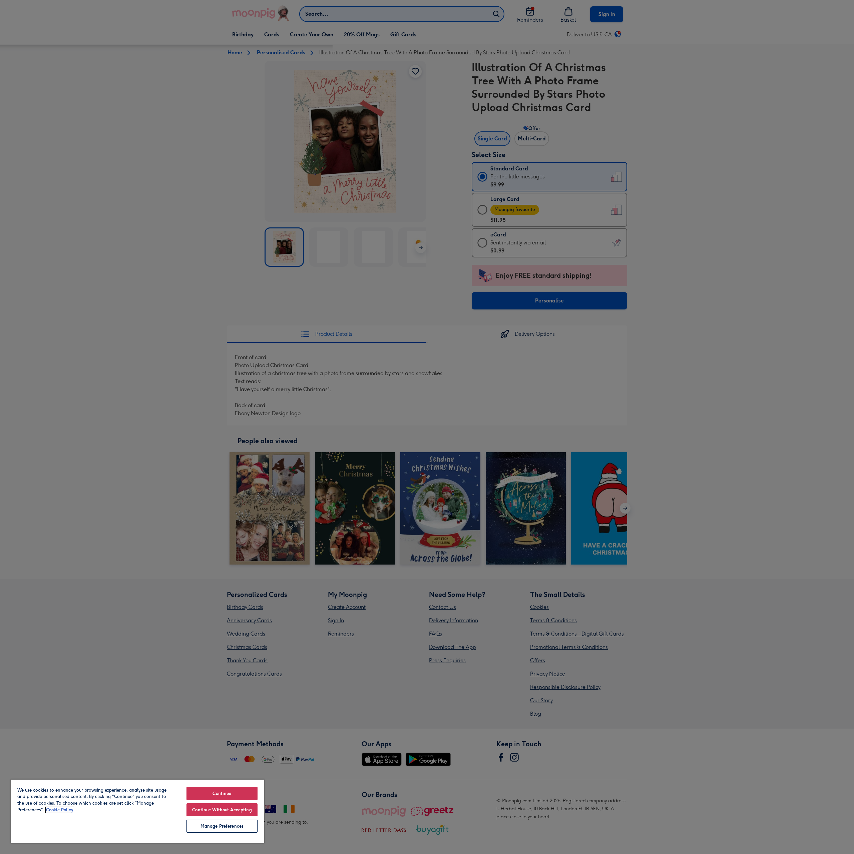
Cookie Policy (59, 809)
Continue (221, 793)
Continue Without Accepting (222, 809)
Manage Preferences (222, 826)
